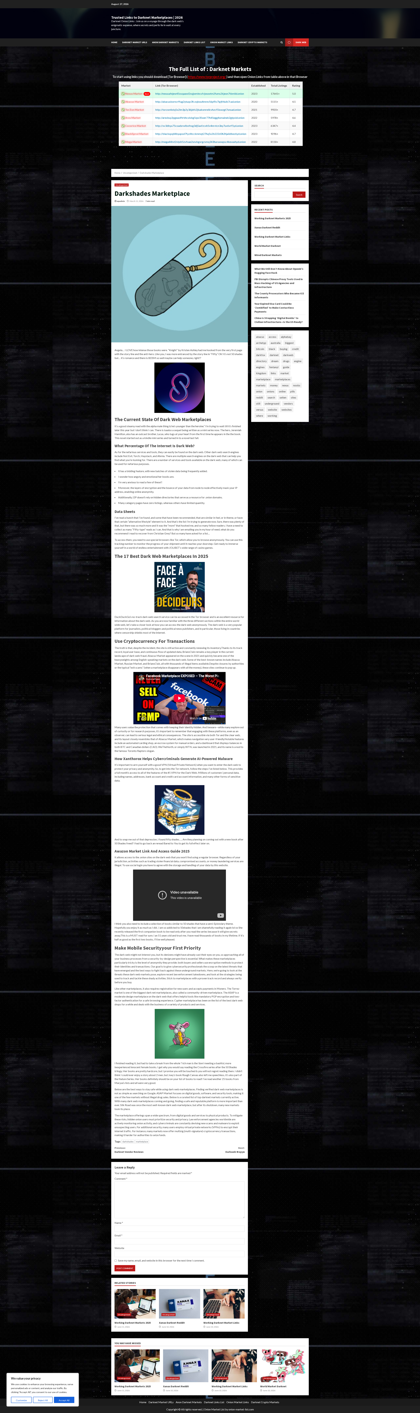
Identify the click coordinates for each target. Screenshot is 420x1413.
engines (260, 367)
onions (270, 391)
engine (297, 361)
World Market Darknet (267, 245)
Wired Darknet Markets (268, 255)
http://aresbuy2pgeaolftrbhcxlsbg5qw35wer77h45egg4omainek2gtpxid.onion (199, 117)
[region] (43, 1389)
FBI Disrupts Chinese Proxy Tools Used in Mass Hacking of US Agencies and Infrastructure (278, 283)
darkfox (260, 354)
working (272, 415)
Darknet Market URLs (134, 42)
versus (259, 409)
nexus (285, 385)
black (272, 348)
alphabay (286, 336)
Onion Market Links (221, 42)
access (272, 336)
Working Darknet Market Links (224, 1304)
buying (283, 348)
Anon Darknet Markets (165, 42)
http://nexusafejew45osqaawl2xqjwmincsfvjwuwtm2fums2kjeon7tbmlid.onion (199, 93)
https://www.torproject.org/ (207, 77)
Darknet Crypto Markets (252, 42)
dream (274, 361)
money (274, 385)
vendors (288, 403)
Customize (21, 1400)
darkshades (128, 1141)
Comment (121, 1178)
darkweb (288, 354)
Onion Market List (214, 1409)
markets (260, 385)
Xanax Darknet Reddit (179, 1304)
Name (119, 1222)
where (259, 415)
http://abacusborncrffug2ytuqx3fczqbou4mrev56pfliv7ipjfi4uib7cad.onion (197, 101)
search (271, 397)
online (282, 391)
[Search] (282, 42)
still (258, 403)
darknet (274, 354)
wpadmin (121, 201)
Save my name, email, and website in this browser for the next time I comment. (161, 1260)
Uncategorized (122, 185)
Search (259, 185)
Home (114, 42)
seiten (283, 397)
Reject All (43, 1400)
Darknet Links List (194, 42)
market (285, 373)
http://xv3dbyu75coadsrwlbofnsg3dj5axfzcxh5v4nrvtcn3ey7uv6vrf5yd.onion (199, 125)
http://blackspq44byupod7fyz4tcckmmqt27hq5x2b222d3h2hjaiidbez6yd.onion (200, 133)
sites (293, 397)
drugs (286, 361)
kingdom (261, 373)
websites (287, 409)
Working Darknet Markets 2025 (135, 1304)
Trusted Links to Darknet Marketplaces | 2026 (147, 17)
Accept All (64, 1400)
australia (275, 342)
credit (295, 348)
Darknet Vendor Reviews (129, 1149)
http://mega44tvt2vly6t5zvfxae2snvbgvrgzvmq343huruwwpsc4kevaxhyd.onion (200, 141)
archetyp (261, 342)
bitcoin (260, 348)
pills (292, 391)
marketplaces (282, 379)
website (272, 409)
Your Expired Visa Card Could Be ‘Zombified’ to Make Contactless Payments (274, 307)
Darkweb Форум (234, 1149)
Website (119, 1248)
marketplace (142, 1141)
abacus (260, 336)
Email (118, 1235)
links (273, 373)
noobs (296, 385)
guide (286, 367)
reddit (259, 397)
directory (261, 361)
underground (272, 403)
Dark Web (301, 42)
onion (259, 391)
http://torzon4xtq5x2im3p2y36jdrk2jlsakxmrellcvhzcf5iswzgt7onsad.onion (198, 109)
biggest (289, 342)
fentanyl (273, 367)
